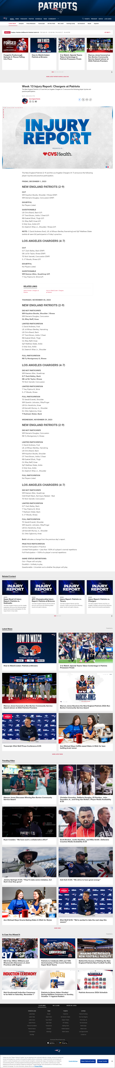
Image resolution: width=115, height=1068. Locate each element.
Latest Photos (32, 1022)
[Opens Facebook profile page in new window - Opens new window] (30, 101)
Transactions (49, 1025)
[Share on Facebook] (79, 100)
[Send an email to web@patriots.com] (36, 101)
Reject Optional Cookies (88, 1061)
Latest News (32, 1014)
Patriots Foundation (32, 1025)
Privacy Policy (38, 1066)
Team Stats (48, 1022)
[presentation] (112, 72)
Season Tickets (65, 1019)
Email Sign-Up (83, 1019)
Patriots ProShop (83, 1014)
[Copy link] (90, 99)
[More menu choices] (58, 18)
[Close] (112, 1061)
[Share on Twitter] (83, 100)
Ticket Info (65, 1014)
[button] (52, 72)
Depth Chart (49, 1016)
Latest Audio (32, 1019)
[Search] (83, 18)
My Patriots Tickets (65, 1016)
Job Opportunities (83, 1031)
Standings (48, 1031)
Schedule (49, 1028)
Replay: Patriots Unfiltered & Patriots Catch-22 (25, 32)
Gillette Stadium (65, 1028)
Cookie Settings (73, 1061)
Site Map (32, 1034)
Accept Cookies (102, 1061)
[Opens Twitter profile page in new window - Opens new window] (33, 101)
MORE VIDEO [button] (57, 928)
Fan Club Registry (83, 1016)
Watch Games (65, 1031)
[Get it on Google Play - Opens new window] (63, 1044)
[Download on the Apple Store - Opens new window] (51, 1043)
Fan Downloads (83, 1022)
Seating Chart (65, 1025)
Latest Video (32, 1016)
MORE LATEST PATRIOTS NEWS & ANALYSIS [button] (57, 76)
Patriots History (32, 1028)
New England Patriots (34, 99)
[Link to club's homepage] (5, 18)
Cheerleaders (32, 1031)
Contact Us (83, 1034)
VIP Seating (65, 1022)
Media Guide (83, 1028)
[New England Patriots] (57, 1051)
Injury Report (49, 1019)
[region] (57, 1061)
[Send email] (86, 100)
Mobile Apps (83, 1025)
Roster (48, 1014)
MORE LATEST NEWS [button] (57, 754)
